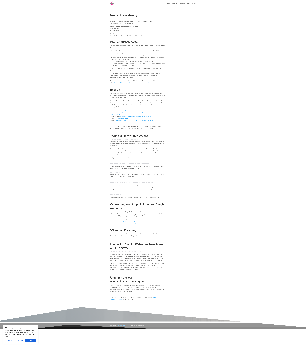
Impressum (113, 325)
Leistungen (175, 3)
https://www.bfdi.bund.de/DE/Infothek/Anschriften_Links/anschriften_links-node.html (136, 83)
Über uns (182, 3)
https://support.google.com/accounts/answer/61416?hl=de (135, 116)
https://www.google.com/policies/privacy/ (125, 223)
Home (168, 3)
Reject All (20, 340)
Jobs (188, 3)
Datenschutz (121, 325)
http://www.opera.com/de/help (123, 118)
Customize (10, 340)
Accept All (31, 340)
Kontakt (194, 3)
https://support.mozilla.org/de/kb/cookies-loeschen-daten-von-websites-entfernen (141, 110)
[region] (20, 334)
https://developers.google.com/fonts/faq (124, 221)
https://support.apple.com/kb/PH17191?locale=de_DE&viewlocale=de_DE (134, 120)
